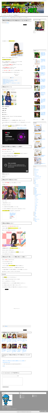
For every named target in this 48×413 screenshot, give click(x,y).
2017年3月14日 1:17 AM (6, 362)
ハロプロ (35, 174)
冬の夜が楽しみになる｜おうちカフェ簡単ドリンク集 (19, 340)
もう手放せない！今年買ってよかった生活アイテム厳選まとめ (24, 340)
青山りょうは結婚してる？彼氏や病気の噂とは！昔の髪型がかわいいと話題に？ (43, 101)
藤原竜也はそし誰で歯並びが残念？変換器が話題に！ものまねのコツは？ (24, 351)
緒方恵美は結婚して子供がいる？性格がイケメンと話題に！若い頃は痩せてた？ (43, 68)
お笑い (36, 196)
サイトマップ (44, 0)
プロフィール (10, 15)
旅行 (34, 187)
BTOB (36, 216)
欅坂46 (8, 22)
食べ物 (35, 220)
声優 (34, 181)
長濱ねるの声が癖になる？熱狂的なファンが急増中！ (10, 80)
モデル (36, 203)
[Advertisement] (17, 33)
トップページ (4, 15)
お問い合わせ (16, 15)
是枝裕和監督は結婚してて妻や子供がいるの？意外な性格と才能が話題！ (9, 341)
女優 (35, 206)
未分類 (35, 189)
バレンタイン (36, 184)
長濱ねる (6, 326)
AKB (34, 168)
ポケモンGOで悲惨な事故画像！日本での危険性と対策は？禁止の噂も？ (14, 351)
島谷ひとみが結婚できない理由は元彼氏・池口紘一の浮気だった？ (4, 340)
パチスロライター (36, 175)
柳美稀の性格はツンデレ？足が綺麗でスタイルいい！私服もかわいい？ (9, 350)
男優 (35, 210)
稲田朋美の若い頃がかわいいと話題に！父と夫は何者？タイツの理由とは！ (14, 341)
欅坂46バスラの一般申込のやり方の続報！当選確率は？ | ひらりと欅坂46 (13, 360)
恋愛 (34, 183)
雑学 (34, 214)
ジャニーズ (36, 202)
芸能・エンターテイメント (37, 194)
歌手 (35, 209)
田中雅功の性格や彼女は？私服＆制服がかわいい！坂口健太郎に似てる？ (43, 87)
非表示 (12, 77)
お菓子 (36, 221)
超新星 (35, 213)
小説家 (35, 182)
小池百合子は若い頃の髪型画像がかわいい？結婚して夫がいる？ (4, 350)
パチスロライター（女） (38, 176)
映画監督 (35, 188)
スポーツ (35, 173)
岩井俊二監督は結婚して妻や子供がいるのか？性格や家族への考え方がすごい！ (43, 107)
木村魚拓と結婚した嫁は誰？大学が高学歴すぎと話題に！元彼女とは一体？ (43, 54)
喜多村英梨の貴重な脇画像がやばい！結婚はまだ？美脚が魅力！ (19, 350)
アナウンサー (36, 199)
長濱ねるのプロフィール (6, 79)
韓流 (34, 215)
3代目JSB (36, 195)
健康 (34, 180)
